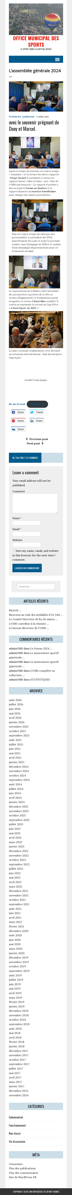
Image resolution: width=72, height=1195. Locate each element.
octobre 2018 (17, 1019)
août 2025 (15, 740)
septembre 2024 (19, 780)
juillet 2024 (16, 789)
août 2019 (15, 975)
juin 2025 (15, 749)
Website (17, 540)
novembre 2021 (19, 895)
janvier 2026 (16, 722)
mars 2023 (15, 842)
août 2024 (15, 784)
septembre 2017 (19, 1064)
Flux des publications (22, 1168)
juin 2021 (15, 913)
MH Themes (54, 1191)
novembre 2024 (19, 771)
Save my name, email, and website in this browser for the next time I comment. (35, 555)
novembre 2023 (19, 811)
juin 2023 (15, 829)
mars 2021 (15, 922)
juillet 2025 (16, 744)
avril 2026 (15, 718)
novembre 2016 (19, 1095)
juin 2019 (15, 984)
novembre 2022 (19, 855)
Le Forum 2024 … (41, 648)
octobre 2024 (17, 775)
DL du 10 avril (17, 404)
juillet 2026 (16, 704)
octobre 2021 (17, 900)
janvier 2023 (16, 846)
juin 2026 (15, 709)
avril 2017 (15, 1077)
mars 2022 (15, 886)
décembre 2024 (18, 766)
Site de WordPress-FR (22, 1177)
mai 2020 (14, 944)
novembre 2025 (19, 726)
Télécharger (37, 404)
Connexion (16, 1164)
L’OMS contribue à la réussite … (29, 624)
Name (16, 518)
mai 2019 (14, 988)
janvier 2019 (16, 1006)
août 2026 (15, 700)
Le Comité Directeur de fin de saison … (33, 619)
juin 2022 (15, 873)
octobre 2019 (17, 966)
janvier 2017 (16, 1086)
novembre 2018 (19, 1015)
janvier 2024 (16, 802)
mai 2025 (14, 753)
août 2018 (15, 1029)
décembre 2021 (18, 891)
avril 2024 (15, 798)
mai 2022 (14, 877)
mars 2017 (15, 1082)
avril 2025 (15, 757)
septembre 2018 (19, 1024)
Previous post (38, 439)
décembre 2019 (18, 957)
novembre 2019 (19, 962)
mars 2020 (15, 949)
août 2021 (15, 909)
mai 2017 (14, 1073)
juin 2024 (15, 793)
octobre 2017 (17, 1060)
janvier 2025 (16, 762)
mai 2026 (14, 713)
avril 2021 (15, 917)
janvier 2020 (16, 953)
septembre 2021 (19, 904)
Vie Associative (17, 1141)
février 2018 (16, 1042)
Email (16, 529)
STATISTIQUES (40, 679)
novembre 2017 (19, 1055)
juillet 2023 (16, 824)
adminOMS (28, 116)
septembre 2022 (19, 864)
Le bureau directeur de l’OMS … (29, 628)
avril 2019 (15, 993)
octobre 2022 (17, 860)
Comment (18, 491)
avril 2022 (15, 882)
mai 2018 (14, 1033)
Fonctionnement (17, 1125)
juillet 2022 (16, 869)
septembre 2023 (19, 820)
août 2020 (15, 935)
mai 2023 (14, 833)
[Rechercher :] (36, 586)
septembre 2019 (19, 971)
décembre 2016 (18, 1091)
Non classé (14, 1133)
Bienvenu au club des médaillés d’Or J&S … (36, 615)
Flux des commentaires (23, 1173)
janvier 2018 (16, 1046)
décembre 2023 (18, 806)
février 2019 (16, 1002)
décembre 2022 (18, 851)
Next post (33, 443)
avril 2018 (15, 1037)
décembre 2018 (18, 1011)
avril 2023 (15, 837)
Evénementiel (16, 1117)
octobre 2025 (17, 731)
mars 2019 (15, 997)
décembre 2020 (18, 931)
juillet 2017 (16, 1068)
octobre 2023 (17, 815)
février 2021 (16, 926)
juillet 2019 (16, 980)
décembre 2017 (18, 1051)
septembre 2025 (19, 735)
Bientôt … (15, 610)
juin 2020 (15, 940)
